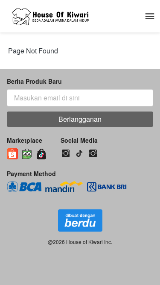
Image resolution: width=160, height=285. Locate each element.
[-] (66, 153)
